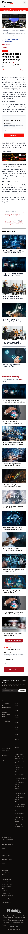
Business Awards (19, 754)
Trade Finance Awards (7, 859)
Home (3, 44)
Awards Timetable (6, 748)
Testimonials (5, 755)
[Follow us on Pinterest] (8, 929)
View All (17, 739)
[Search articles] (24, 2)
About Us (4, 700)
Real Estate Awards (6, 842)
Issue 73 (17, 729)
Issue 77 (17, 720)
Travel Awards (5, 870)
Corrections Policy (6, 881)
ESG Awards (18, 801)
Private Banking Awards (7, 895)
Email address (5, 688)
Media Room (5, 757)
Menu (3, 6)
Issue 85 (17, 700)
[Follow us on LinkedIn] (17, 929)
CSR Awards (18, 771)
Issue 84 (17, 703)
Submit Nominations (6, 753)
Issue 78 (17, 717)
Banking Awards (19, 817)
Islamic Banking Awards (7, 839)
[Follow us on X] (20, 929)
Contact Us (4, 709)
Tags (16, 926)
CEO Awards (18, 765)
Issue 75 (17, 724)
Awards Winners (5, 750)
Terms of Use (5, 718)
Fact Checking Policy (6, 890)
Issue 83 (17, 705)
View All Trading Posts (14, 640)
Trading (8, 44)
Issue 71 (17, 734)
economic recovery (8, 89)
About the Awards (6, 745)
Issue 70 (17, 736)
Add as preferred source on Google (14, 69)
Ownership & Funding (6, 879)
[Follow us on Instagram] (11, 929)
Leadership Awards (6, 837)
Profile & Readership (6, 707)
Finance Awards (19, 826)
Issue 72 (17, 732)
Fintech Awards (18, 791)
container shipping (11, 191)
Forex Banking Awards (20, 804)
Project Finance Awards (7, 844)
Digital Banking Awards (20, 824)
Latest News (5, 712)
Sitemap (12, 926)
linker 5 (12, 62)
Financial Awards (6, 893)
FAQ (3, 760)
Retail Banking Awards (7, 902)
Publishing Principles (6, 876)
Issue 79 (17, 715)
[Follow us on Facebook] (14, 929)
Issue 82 (17, 708)
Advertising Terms (6, 721)
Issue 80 (17, 712)
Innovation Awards (19, 806)
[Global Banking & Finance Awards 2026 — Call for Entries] (14, 157)
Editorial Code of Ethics (7, 884)
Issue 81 (17, 710)
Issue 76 (17, 722)
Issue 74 (17, 727)
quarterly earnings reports (10, 82)
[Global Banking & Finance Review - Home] (7, 2)
